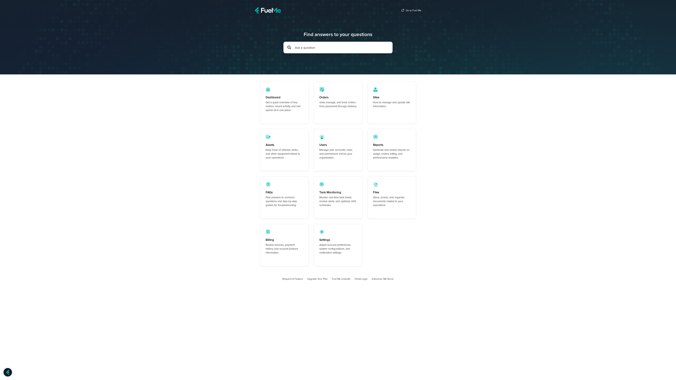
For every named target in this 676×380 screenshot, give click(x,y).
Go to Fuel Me (413, 10)
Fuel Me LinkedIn (341, 279)
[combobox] (342, 47)
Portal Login (361, 279)
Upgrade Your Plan (317, 279)
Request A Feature (292, 279)
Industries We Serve (383, 279)
